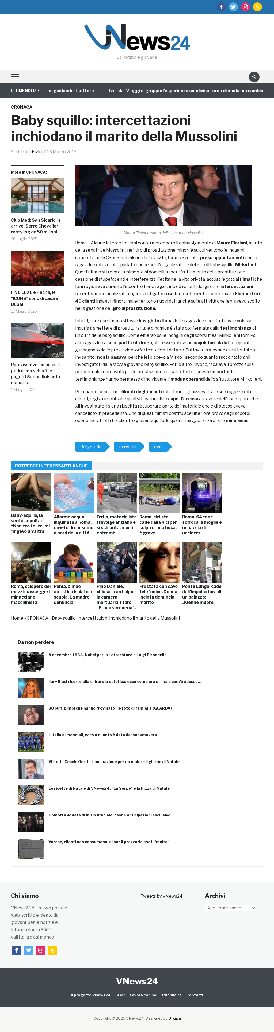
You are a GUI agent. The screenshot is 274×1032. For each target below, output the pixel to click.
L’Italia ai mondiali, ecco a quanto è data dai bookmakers (102, 735)
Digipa (174, 1018)
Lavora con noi (143, 995)
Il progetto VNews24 (91, 995)
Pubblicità (172, 995)
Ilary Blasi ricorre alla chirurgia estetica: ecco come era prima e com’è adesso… (124, 681)
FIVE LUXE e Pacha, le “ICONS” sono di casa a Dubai (34, 298)
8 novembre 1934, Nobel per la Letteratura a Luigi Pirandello (107, 654)
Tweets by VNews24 (161, 896)
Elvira (37, 151)
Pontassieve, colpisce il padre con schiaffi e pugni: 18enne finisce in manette (35, 373)
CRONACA (21, 107)
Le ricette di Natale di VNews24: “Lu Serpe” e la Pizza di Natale (109, 788)
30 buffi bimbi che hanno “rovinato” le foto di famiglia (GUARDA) (110, 708)
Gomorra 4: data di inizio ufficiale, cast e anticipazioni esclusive (109, 815)
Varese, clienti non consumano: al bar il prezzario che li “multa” (108, 841)
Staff (120, 995)
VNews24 (137, 981)
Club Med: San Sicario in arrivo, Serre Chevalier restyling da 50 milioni (35, 226)
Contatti (195, 995)
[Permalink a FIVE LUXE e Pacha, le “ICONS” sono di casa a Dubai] (37, 270)
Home (17, 618)
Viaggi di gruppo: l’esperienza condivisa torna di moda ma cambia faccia (185, 90)
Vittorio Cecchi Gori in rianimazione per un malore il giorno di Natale (114, 761)
